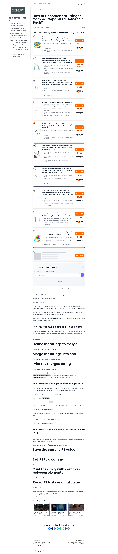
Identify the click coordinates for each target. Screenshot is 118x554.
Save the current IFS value (18, 31)
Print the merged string (17, 28)
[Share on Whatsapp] (60, 528)
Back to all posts (38, 9)
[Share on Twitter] (52, 528)
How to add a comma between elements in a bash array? (19, 54)
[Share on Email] (68, 528)
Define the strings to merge (18, 23)
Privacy (62, 551)
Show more (12, 21)
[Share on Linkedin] (55, 528)
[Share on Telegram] (58, 528)
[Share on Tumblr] (66, 528)
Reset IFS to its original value (18, 40)
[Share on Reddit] (63, 528)
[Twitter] (84, 551)
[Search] (81, 4)
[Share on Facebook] (49, 528)
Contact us (80, 551)
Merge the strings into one (18, 26)
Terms (57, 551)
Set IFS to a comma (16, 33)
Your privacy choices (70, 551)
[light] (84, 4)
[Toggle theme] (83, 267)
